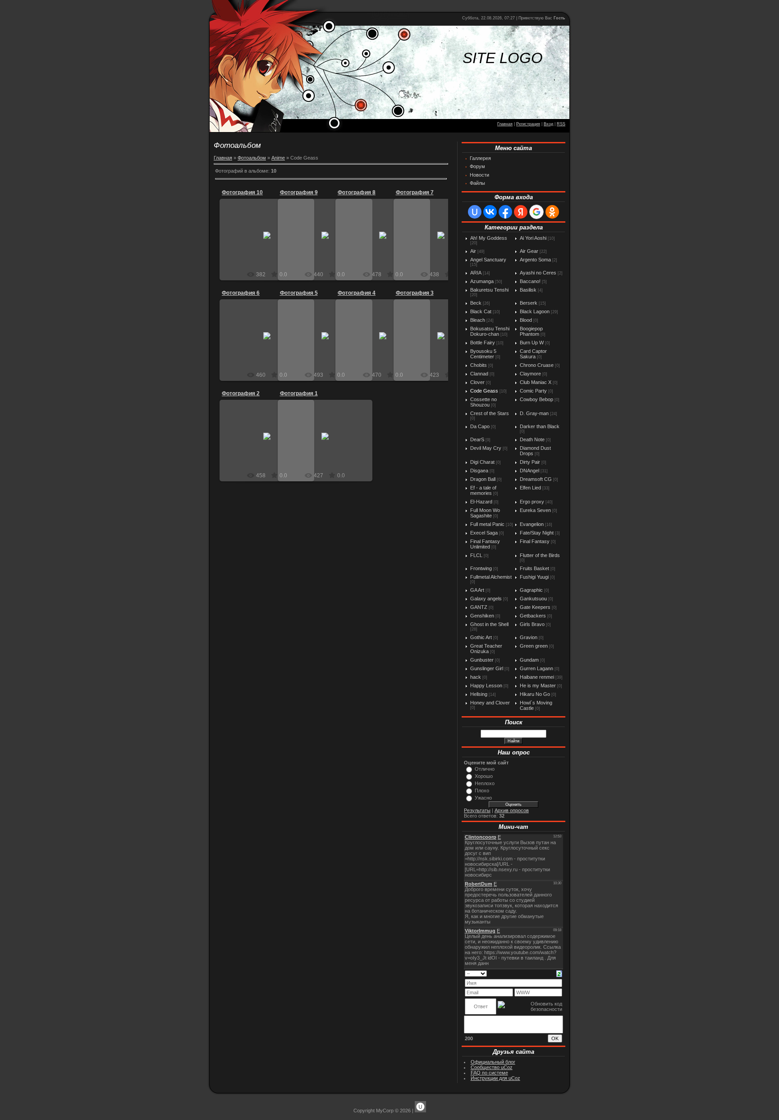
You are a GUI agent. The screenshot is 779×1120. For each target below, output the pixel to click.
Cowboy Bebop (536, 399)
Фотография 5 (299, 293)
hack (475, 677)
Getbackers (533, 615)
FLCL (476, 555)
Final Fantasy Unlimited (485, 544)
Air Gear (529, 251)
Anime (278, 157)
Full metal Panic (487, 524)
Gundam (529, 660)
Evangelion (532, 524)
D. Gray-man (534, 413)
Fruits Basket (534, 568)
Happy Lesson (486, 685)
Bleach (477, 320)
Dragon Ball (482, 479)
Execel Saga (484, 532)
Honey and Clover (490, 702)
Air (473, 251)
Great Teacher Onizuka (486, 648)
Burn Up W (532, 342)
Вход (548, 124)
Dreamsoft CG (536, 479)
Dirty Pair (530, 462)
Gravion (528, 637)
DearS (477, 439)
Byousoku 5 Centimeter (483, 353)
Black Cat (480, 311)
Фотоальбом (252, 157)
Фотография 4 (357, 293)
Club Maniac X (535, 382)
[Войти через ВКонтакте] (490, 212)
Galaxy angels (486, 598)
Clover (477, 382)
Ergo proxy (532, 501)
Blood (526, 320)
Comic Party (533, 390)
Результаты (477, 810)
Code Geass (484, 390)
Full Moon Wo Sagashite (485, 512)
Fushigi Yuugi (534, 577)
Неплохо (485, 783)
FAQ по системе (489, 1072)
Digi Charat (482, 462)
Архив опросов (512, 810)
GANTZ (478, 607)
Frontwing (481, 568)
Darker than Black (539, 426)
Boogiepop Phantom (531, 331)
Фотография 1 (299, 393)
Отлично (485, 769)
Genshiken (482, 615)
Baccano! (530, 281)
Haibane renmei (537, 677)
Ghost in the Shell (489, 624)
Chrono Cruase (537, 365)
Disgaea (479, 470)
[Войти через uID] (474, 212)
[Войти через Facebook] (505, 212)
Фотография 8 (357, 192)
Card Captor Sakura (533, 353)
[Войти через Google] (536, 212)
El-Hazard (481, 501)
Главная (505, 124)
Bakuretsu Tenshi (489, 290)
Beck (475, 303)
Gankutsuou (533, 598)
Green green (534, 646)
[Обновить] (559, 973)
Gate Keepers (535, 607)
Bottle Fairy (482, 342)
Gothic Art (481, 637)
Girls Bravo (532, 624)
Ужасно (483, 797)
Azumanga (482, 281)
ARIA (475, 272)
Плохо (482, 790)
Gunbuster (482, 660)
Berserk (528, 303)
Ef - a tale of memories (483, 490)
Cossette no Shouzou (483, 402)
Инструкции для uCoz (495, 1078)
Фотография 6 (241, 293)
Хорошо (484, 776)
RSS (561, 124)
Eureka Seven (535, 510)
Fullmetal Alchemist (491, 577)
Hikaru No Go (535, 694)
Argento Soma (535, 259)
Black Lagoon (535, 311)
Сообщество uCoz (492, 1067)
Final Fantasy (535, 541)
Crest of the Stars (489, 413)
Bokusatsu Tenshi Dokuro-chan (489, 331)
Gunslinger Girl (486, 668)
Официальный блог (493, 1062)
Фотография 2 (241, 393)
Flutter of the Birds (540, 555)
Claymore (530, 373)
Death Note (532, 439)
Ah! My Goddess (488, 238)
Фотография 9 (299, 192)
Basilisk (528, 290)
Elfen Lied (530, 487)
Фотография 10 (242, 192)
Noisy (271, 242)
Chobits (478, 365)
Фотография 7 (415, 192)
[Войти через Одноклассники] (552, 212)
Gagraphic (531, 590)
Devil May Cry (485, 448)
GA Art (477, 590)
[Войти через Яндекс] (520, 212)
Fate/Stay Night (537, 532)
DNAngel (529, 470)
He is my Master (538, 685)
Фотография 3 (415, 293)
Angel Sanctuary (488, 259)
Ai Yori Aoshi (533, 238)
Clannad (479, 373)
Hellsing (478, 694)
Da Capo (480, 426)
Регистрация (528, 124)
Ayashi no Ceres (538, 272)
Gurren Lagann (536, 668)
